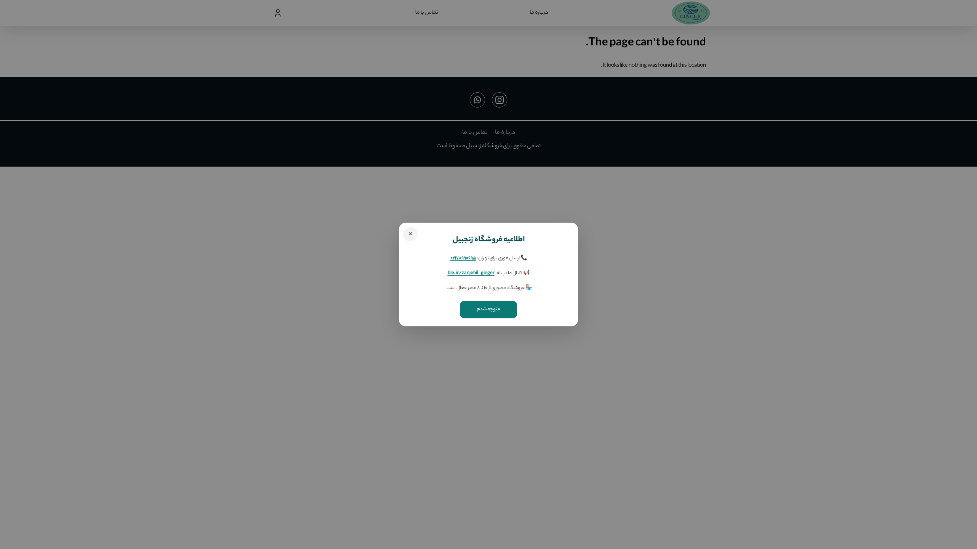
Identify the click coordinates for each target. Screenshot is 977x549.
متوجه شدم (488, 309)
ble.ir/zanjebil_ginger (471, 273)
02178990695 (463, 258)
